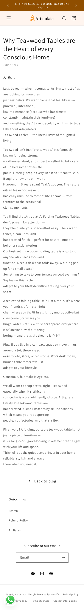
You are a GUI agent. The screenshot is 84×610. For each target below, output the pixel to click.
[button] (8, 18)
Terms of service (40, 600)
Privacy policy (19, 600)
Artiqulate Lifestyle (25, 594)
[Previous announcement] (8, 5)
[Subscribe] (63, 558)
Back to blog (45, 481)
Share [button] (12, 77)
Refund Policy (18, 520)
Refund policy (70, 594)
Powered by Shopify (48, 594)
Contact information (65, 600)
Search (13, 511)
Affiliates (15, 530)
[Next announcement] (76, 5)
